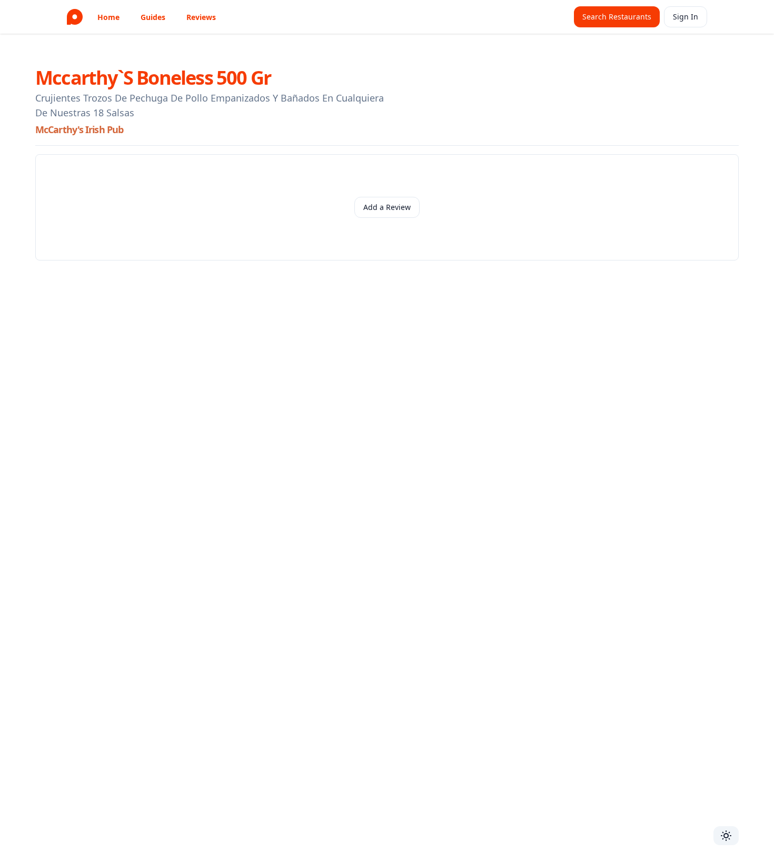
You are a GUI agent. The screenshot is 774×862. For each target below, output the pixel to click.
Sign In (685, 17)
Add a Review (387, 207)
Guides (153, 17)
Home (108, 17)
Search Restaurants (616, 17)
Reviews (201, 17)
